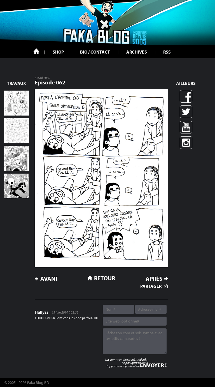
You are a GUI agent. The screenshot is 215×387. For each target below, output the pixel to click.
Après (154, 278)
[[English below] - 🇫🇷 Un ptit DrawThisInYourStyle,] (16, 186)
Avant (49, 278)
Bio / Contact (95, 52)
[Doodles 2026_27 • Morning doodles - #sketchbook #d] (16, 103)
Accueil (36, 51)
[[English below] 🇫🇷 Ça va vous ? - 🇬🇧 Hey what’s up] (16, 130)
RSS (167, 52)
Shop (58, 52)
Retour (104, 278)
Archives (136, 52)
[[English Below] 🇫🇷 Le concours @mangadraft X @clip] (16, 158)
